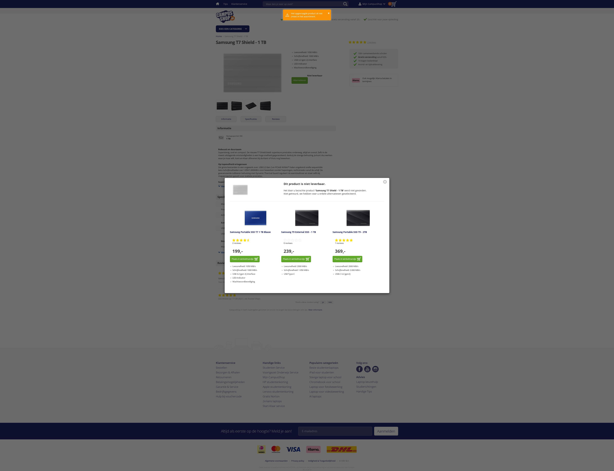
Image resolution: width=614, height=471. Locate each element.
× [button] (329, 13)
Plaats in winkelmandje (242, 258)
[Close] (385, 182)
